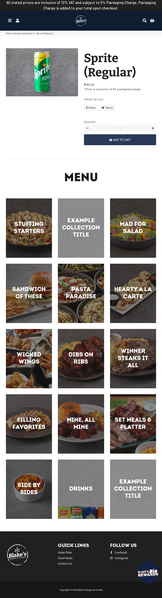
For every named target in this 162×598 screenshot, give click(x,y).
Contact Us (65, 563)
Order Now (65, 552)
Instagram (121, 558)
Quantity (89, 122)
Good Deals (65, 558)
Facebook (120, 552)
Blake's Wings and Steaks (19, 33)
